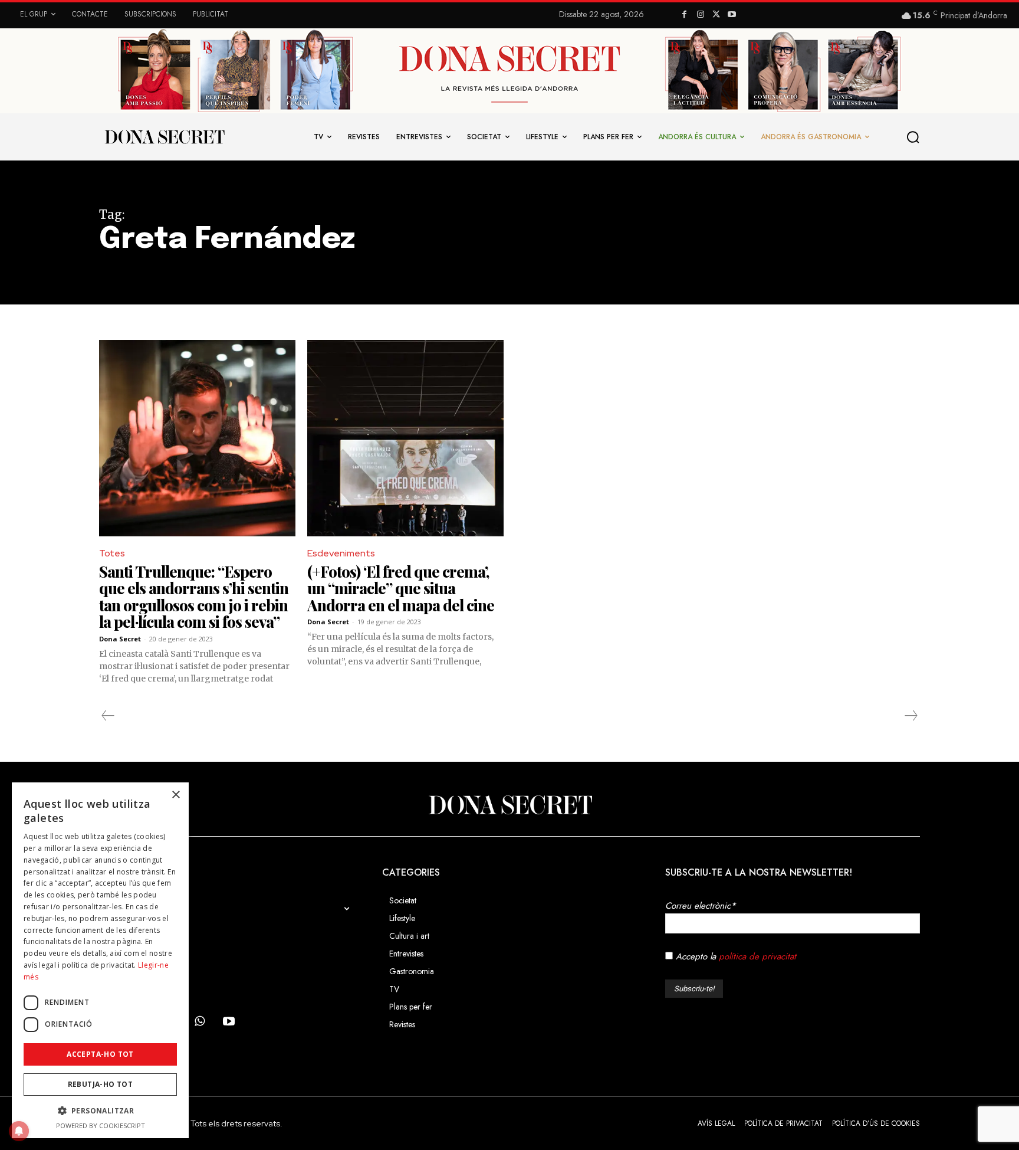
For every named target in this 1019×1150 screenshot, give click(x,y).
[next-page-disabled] (910, 716)
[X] (716, 15)
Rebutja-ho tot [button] (100, 1084)
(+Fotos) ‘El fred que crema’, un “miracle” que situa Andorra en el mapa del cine (400, 588)
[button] (913, 137)
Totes (112, 553)
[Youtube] (732, 15)
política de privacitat (757, 956)
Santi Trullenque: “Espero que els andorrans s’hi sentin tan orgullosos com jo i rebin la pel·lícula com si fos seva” (193, 597)
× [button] (175, 795)
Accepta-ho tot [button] (100, 1054)
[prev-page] (108, 716)
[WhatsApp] (199, 1022)
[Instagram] (700, 15)
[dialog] (100, 960)
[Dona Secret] (509, 804)
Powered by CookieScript (100, 1125)
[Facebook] (684, 15)
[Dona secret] (164, 137)
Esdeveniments (341, 553)
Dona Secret (120, 638)
